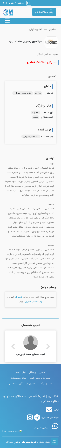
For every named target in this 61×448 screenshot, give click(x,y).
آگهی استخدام (15, 384)
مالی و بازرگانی (45, 384)
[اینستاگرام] (30, 417)
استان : (55, 54)
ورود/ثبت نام (42, 12)
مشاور (42, 372)
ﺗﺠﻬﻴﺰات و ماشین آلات (40, 378)
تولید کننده (21, 372)
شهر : (45, 54)
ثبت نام (18, 297)
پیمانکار (32, 372)
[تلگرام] (37, 417)
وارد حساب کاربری (33, 302)
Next (48, 346)
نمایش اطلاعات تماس (41, 62)
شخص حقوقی (35, 29)
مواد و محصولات (18, 378)
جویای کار (30, 384)
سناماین (52, 29)
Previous (13, 346)
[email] (49, 409)
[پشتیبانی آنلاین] (55, 426)
